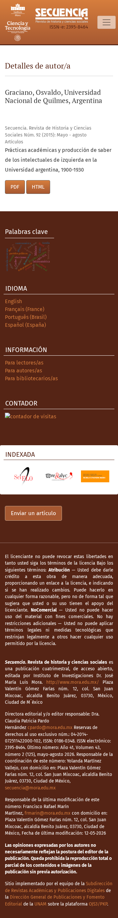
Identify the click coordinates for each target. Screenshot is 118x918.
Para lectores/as (24, 363)
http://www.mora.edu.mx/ (72, 682)
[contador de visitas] (30, 416)
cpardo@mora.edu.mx (50, 727)
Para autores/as (23, 370)
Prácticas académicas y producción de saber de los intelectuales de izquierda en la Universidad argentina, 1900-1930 (58, 160)
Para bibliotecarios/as (31, 378)
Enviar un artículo (33, 513)
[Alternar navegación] (106, 22)
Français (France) (24, 309)
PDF (14, 187)
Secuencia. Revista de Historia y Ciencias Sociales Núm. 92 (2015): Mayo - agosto (48, 131)
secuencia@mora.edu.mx (30, 788)
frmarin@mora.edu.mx (47, 813)
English (13, 301)
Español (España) (25, 325)
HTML (38, 187)
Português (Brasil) (26, 317)
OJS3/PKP (98, 904)
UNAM (40, 904)
